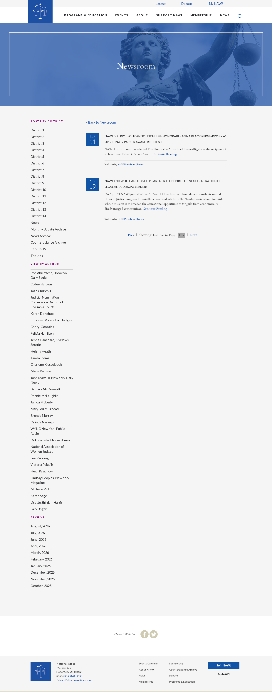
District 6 (37, 163)
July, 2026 (38, 533)
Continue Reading (165, 154)
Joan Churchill (41, 291)
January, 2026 (41, 566)
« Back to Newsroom (101, 122)
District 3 (37, 143)
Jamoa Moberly (42, 402)
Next (193, 235)
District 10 (38, 190)
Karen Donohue (42, 314)
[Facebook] (144, 634)
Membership (201, 15)
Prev (131, 235)
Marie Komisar (41, 371)
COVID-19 (38, 249)
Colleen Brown (41, 284)
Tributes (37, 256)
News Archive (41, 236)
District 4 (37, 150)
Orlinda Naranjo (42, 422)
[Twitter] (154, 634)
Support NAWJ (169, 15)
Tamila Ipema (40, 358)
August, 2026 (40, 526)
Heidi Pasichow (126, 164)
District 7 (37, 170)
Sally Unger (39, 509)
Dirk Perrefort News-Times (50, 440)
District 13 (38, 209)
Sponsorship (176, 663)
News (225, 15)
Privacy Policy (64, 679)
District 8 (37, 176)
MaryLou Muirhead (45, 409)
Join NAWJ (224, 665)
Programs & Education (85, 15)
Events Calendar (148, 663)
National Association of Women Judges (47, 449)
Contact (161, 3)
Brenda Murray (42, 415)
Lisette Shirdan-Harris (47, 502)
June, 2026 (38, 539)
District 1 (37, 130)
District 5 (37, 156)
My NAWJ (216, 4)
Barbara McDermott (45, 389)
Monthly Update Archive (48, 229)
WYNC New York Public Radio (48, 431)
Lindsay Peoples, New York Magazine (50, 480)
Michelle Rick (40, 489)
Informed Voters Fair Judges (51, 320)
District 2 (37, 137)
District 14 (38, 216)
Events (121, 15)
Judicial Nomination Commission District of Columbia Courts (47, 302)
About (142, 15)
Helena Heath (41, 351)
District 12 (38, 203)
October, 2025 (41, 586)
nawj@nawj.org (83, 679)
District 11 (38, 196)
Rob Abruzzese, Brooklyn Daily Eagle (49, 275)
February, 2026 (41, 559)
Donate (186, 4)
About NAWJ (146, 669)
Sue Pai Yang (40, 458)
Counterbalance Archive (48, 242)
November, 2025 (43, 579)
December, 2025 (43, 572)
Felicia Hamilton (42, 333)
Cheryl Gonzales (42, 327)
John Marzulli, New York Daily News (52, 380)
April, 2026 (38, 546)
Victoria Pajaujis (42, 464)
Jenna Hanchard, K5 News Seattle (50, 342)
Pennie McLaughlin (44, 396)
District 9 (37, 183)
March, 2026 (40, 552)
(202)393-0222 (73, 675)
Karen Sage (39, 496)
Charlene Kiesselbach (46, 364)
